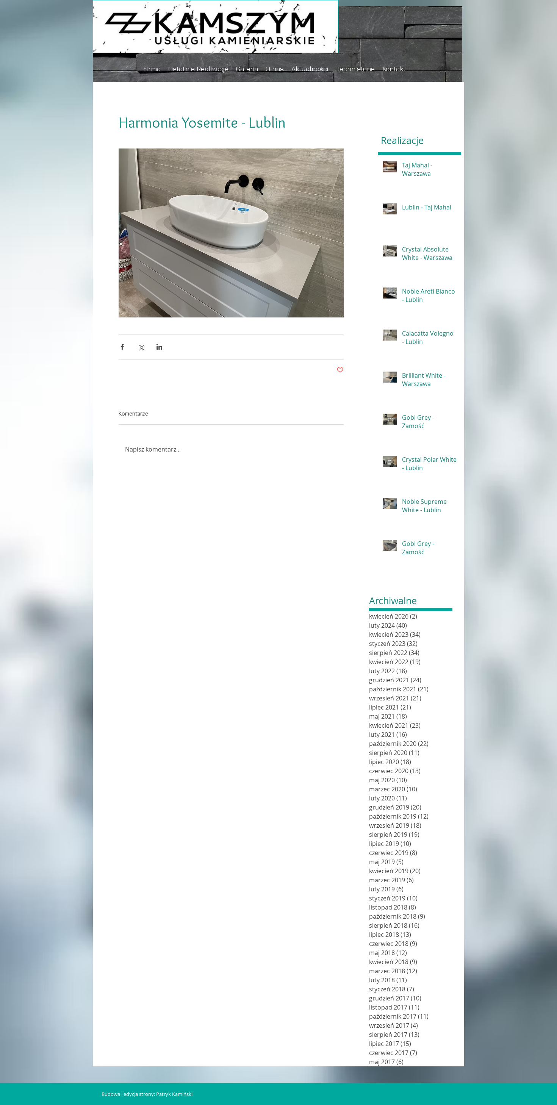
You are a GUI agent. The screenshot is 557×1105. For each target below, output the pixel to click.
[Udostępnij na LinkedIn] (159, 346)
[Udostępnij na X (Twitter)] (140, 346)
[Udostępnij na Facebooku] (122, 346)
